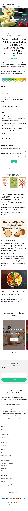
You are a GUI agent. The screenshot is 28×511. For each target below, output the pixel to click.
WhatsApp (4, 471)
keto (17, 30)
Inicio (2, 429)
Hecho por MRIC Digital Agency (14, 502)
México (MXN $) (13, 492)
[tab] (12, 352)
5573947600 (4, 481)
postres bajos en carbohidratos (11, 33)
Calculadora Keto (6, 440)
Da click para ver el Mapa (14, 418)
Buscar (3, 453)
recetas (22, 33)
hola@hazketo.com (6, 478)
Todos (3, 437)
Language (4, 445)
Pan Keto (3, 432)
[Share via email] (26, 156)
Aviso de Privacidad (6, 455)
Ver (14, 339)
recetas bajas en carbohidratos (14, 35)
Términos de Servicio (7, 463)
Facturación (4, 468)
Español (13, 495)
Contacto (4, 442)
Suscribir (14, 379)
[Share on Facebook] (18, 156)
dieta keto (12, 30)
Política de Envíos (6, 460)
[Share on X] (21, 156)
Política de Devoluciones (8, 458)
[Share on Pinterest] (23, 156)
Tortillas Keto (4, 434)
